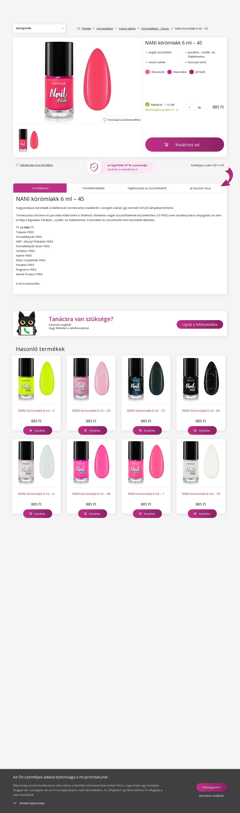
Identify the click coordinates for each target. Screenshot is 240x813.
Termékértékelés (93, 188)
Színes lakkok (127, 28)
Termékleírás (40, 188)
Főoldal (86, 28)
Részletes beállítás (211, 795)
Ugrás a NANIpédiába (199, 324)
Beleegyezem (211, 787)
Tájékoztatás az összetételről (146, 188)
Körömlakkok (105, 28)
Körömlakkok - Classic (155, 28)
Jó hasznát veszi (200, 188)
